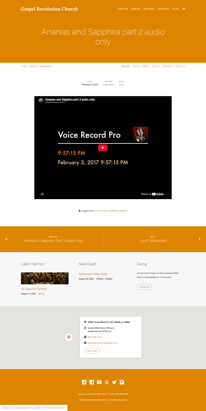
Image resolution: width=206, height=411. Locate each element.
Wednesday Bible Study (93, 273)
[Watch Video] (40, 294)
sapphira (123, 210)
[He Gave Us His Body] (45, 282)
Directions (91, 351)
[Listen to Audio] (43, 294)
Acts (121, 84)
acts (96, 210)
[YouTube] (99, 382)
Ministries (163, 9)
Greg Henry (108, 84)
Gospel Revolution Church (49, 9)
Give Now (144, 287)
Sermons (135, 9)
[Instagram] (122, 382)
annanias (103, 210)
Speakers (167, 66)
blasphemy (113, 210)
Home (23, 66)
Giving (175, 9)
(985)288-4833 (95, 337)
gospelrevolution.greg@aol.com (103, 342)
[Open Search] (184, 9)
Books (155, 66)
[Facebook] (84, 382)
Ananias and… (45, 66)
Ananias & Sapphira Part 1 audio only (53, 241)
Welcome (123, 9)
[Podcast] (107, 382)
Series (145, 66)
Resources (149, 9)
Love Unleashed (152, 241)
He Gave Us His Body (34, 288)
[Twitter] (114, 382)
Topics (135, 66)
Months (179, 66)
